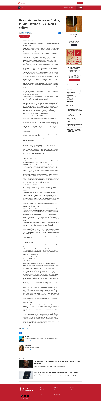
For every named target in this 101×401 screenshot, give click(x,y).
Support (55, 392)
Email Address (70, 89)
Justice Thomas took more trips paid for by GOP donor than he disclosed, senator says (57, 362)
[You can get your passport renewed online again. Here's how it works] (26, 375)
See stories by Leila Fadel (30, 340)
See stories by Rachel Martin (31, 349)
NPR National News (25, 328)
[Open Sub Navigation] (24, 10)
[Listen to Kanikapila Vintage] (74, 24)
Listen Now (74, 45)
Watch (41, 10)
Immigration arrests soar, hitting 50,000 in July (74, 114)
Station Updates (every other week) (74, 93)
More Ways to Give (57, 394)
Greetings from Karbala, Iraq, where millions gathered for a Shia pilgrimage (75, 120)
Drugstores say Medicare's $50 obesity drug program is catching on (75, 110)
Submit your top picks (74, 80)
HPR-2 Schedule (43, 392)
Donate (80, 2)
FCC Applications (71, 387)
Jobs (41, 394)
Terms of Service (71, 389)
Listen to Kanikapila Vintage (74, 35)
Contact (55, 389)
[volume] (22, 7)
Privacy (69, 392)
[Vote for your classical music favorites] (74, 57)
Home (19, 10)
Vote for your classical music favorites (74, 68)
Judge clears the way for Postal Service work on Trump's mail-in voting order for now (74, 130)
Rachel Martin (28, 32)
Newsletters (56, 387)
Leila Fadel (24, 32)
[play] (19, 7)
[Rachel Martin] (21, 348)
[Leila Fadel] (21, 339)
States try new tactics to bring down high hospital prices (75, 125)
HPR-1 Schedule (43, 389)
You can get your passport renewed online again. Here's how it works (56, 372)
